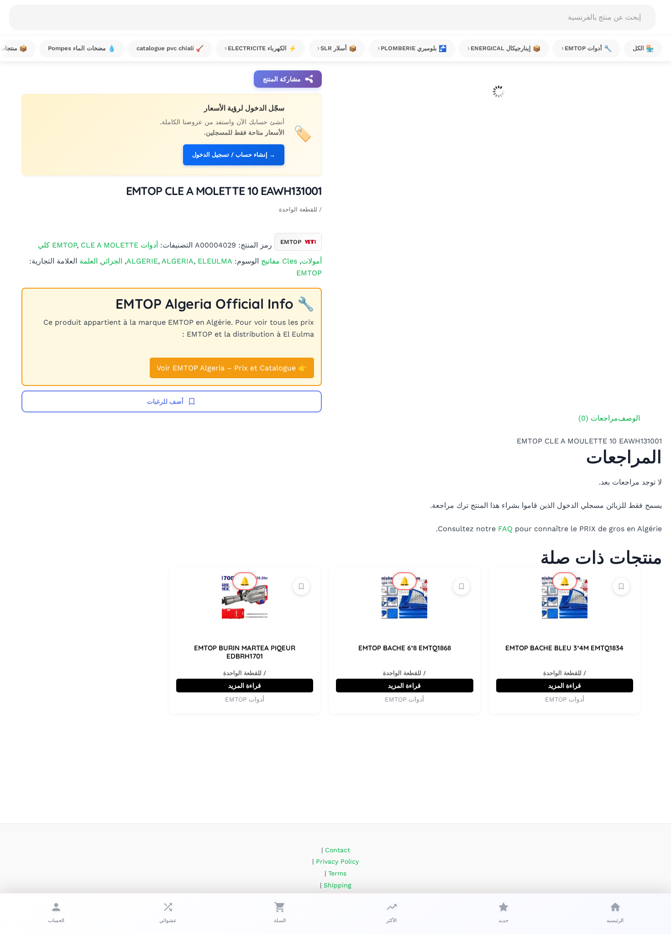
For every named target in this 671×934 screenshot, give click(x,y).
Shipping (337, 885)
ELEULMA (215, 261)
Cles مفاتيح (279, 261)
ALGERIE (142, 261)
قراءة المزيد (564, 685)
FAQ (505, 528)
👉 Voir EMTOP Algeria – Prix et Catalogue (232, 368)
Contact (337, 850)
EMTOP (309, 273)
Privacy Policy (337, 861)
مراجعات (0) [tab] (598, 418)
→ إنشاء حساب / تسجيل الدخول (233, 154)
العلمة (88, 261)
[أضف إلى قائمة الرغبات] (621, 586)
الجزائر (112, 261)
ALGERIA (178, 261)
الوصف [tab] (629, 418)
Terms (337, 873)
